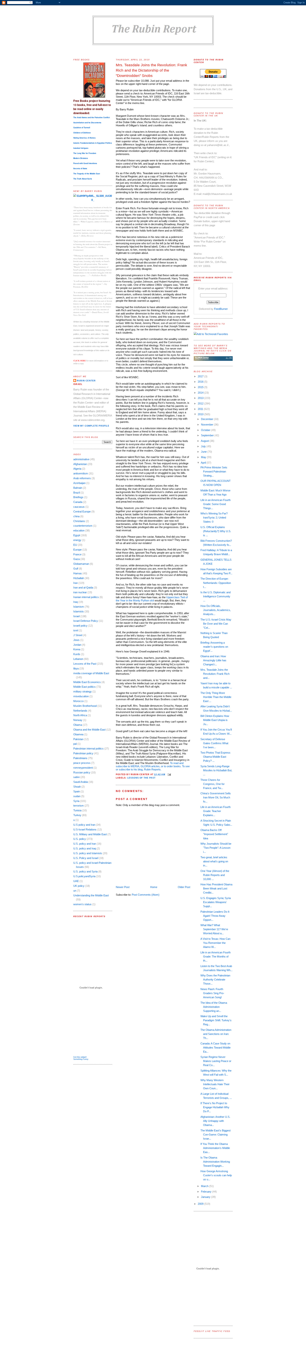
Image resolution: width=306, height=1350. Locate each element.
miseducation (81, 696)
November (207, 424)
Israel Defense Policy (85, 620)
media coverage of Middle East (91, 673)
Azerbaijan (79, 482)
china (76, 516)
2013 (201, 397)
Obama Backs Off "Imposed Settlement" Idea (214, 834)
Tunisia (77, 810)
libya (76, 668)
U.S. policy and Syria (85, 871)
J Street (77, 635)
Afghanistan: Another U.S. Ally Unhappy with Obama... (215, 1120)
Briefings (78, 497)
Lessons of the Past (84, 663)
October (206, 430)
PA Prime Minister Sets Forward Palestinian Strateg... (213, 471)
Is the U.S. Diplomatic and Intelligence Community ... (215, 596)
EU (75, 544)
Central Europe (82, 511)
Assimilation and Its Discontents (87, 122)
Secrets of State (80, 168)
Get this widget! (80, 1057)
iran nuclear (80, 592)
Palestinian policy (83, 753)
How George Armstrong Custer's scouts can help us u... (216, 1175)
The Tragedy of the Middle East (86, 173)
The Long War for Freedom (84, 153)
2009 (201, 1203)
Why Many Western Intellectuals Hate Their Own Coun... (215, 1084)
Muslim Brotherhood (85, 705)
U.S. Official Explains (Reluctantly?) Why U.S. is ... (215, 531)
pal (75, 743)
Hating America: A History (84, 138)
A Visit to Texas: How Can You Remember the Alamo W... (215, 942)
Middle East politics (84, 686)
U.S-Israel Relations (85, 829)
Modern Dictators (80, 158)
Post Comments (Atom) (145, 894)
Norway (77, 719)
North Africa (80, 715)
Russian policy (81, 772)
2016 (201, 381)
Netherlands (80, 710)
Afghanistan (80, 464)
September (207, 435)
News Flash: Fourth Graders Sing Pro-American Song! (212, 993)
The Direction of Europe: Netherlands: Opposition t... (215, 582)
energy (77, 540)
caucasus (79, 506)
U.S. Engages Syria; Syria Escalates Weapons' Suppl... (215, 902)
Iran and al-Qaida (83, 587)
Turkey (77, 815)
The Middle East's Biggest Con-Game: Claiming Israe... (215, 1134)
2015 (201, 387)
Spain (76, 791)
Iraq (75, 601)
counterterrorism (82, 525)
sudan (76, 796)
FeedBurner (221, 308)
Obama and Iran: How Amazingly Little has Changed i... (213, 660)
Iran (75, 582)
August (205, 440)
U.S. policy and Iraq (84, 848)
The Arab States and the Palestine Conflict (91, 117)
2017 (201, 376)
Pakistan (78, 739)
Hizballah (78, 578)
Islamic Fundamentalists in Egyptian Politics (92, 143)
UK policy (78, 885)
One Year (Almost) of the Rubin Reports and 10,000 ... (214, 875)
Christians (79, 521)
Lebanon (78, 658)
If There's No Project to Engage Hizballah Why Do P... (214, 1107)
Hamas (77, 573)
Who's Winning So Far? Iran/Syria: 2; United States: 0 (214, 517)
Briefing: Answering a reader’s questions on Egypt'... (214, 646)
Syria (76, 800)
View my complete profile (91, 426)
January (206, 1196)
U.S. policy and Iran (84, 843)
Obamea (78, 734)
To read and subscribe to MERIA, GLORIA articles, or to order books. (149, 765)
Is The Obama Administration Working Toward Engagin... (215, 1161)
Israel (76, 616)
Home (153, 887)
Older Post (184, 887)
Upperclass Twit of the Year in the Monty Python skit (152, 599)
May (204, 457)
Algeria (77, 468)
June (204, 451)
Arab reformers (82, 478)
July (203, 446)
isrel (75, 630)
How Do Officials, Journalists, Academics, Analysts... (215, 610)
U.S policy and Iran (84, 824)
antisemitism (80, 473)
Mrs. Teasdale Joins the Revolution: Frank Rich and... (215, 673)
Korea (76, 649)
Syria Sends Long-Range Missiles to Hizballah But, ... (216, 770)
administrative (81, 459)
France (77, 554)
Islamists (78, 611)
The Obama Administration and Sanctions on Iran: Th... (215, 1033)
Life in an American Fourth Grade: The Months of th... (215, 956)
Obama (77, 724)
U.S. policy (79, 838)
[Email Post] (169, 774)
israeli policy (80, 625)
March (205, 1186)
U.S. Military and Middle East (90, 834)
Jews (76, 639)
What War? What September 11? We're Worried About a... (214, 929)
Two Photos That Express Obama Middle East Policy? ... (215, 756)
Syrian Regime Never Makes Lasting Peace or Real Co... (215, 1061)
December (207, 419)
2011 (201, 408)
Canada (77, 501)
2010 (201, 414)
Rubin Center (86, 380)
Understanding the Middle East (91, 895)
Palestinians (80, 758)
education (78, 530)
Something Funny (80, 1059)
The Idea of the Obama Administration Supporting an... (213, 1006)
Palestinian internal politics (88, 748)
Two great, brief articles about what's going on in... (214, 861)
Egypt (76, 535)
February (206, 1191)
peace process (81, 762)
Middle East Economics (87, 682)
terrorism (78, 805)
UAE (76, 881)
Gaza (76, 558)
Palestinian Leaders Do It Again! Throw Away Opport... (214, 915)
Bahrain (77, 487)
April (204, 462)
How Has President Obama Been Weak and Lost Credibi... (216, 888)
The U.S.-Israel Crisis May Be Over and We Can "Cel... (215, 623)
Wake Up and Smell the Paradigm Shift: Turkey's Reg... (215, 1020)
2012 (201, 403)
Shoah (77, 786)
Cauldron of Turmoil (81, 127)
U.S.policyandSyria (84, 876)
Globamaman (81, 563)
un (74, 890)
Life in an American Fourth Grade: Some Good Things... (215, 504)
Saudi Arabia (80, 781)
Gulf (75, 568)
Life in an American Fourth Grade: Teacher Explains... (215, 811)
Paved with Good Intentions (85, 163)
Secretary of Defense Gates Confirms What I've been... (214, 743)
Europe (77, 549)
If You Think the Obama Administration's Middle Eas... (215, 1148)
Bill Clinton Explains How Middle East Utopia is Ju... (214, 720)
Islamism (78, 606)
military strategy (82, 691)
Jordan (77, 644)
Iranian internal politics (86, 597)
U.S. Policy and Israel (85, 857)
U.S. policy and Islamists (87, 853)
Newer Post (122, 887)
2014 (201, 392)
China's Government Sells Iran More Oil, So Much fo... (215, 797)
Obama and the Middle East (89, 729)
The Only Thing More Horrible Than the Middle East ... (215, 697)
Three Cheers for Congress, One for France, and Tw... (212, 784)
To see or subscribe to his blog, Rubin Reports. (153, 768)
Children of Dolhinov (82, 132)
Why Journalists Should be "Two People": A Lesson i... (215, 847)
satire (76, 777)
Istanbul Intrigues (80, 148)
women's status (82, 904)
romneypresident (83, 767)
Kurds (76, 654)
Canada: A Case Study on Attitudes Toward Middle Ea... (215, 1047)
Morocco (78, 701)
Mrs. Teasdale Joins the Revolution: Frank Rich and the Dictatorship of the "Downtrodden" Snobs (151, 70)
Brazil (76, 492)
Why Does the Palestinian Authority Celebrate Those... (215, 979)
